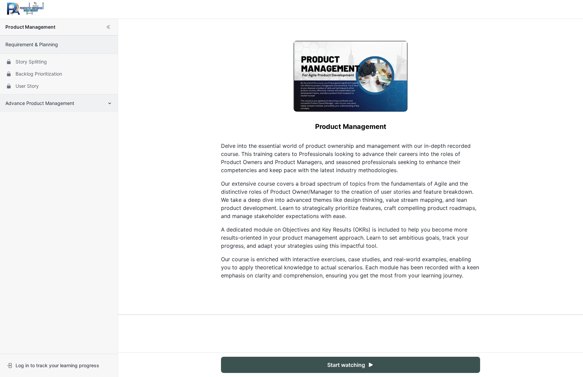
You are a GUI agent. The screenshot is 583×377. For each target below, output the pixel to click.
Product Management (30, 27)
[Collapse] (108, 27)
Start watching (346, 364)
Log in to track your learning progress (57, 365)
